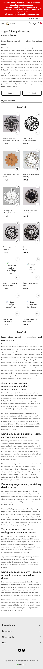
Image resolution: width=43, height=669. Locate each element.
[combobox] (21, 100)
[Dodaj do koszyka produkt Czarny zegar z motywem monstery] (17, 241)
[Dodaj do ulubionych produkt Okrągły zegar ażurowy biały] (37, 259)
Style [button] (4, 642)
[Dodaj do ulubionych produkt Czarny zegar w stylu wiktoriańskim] (37, 186)
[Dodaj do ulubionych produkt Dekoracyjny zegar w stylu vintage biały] (17, 259)
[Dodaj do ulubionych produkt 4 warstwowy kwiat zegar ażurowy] (17, 150)
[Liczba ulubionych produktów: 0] (34, 23)
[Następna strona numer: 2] (33, 107)
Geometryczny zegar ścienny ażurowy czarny (11, 139)
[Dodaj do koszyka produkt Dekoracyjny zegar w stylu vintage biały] (17, 277)
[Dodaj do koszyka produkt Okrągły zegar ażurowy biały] (37, 277)
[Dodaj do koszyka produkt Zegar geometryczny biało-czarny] (37, 314)
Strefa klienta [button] (8, 636)
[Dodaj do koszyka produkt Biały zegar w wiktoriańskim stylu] (17, 205)
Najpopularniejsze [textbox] (8, 100)
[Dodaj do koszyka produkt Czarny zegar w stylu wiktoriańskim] (37, 205)
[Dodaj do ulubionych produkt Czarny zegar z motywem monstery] (17, 223)
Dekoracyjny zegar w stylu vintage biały (10, 284)
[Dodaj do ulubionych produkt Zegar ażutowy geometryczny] (17, 295)
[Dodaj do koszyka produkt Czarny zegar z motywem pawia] (37, 241)
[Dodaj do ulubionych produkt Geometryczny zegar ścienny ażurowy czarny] (17, 114)
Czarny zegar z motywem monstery (11, 248)
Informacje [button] (7, 631)
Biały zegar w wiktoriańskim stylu (9, 212)
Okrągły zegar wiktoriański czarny (29, 139)
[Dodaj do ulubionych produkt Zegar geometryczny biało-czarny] (37, 295)
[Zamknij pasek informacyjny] (41, 8)
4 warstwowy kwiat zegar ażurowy (11, 175)
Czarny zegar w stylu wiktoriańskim (30, 212)
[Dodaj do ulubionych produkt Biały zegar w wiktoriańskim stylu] (17, 186)
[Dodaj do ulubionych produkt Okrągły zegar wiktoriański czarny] (37, 114)
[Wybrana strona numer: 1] (21, 107)
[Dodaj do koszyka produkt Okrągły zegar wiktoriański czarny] (37, 132)
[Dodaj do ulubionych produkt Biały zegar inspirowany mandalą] (37, 150)
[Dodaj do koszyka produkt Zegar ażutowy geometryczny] (17, 314)
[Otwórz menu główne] (2, 23)
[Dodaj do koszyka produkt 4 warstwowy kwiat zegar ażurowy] (17, 169)
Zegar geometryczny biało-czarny (30, 320)
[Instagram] (23, 650)
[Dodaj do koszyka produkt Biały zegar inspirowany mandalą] (37, 169)
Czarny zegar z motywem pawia (31, 248)
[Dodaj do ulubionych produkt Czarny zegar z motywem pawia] (37, 223)
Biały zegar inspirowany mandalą (31, 175)
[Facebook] (19, 650)
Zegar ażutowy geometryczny (8, 320)
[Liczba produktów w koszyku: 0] (39, 23)
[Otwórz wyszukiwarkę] (30, 23)
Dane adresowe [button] (9, 625)
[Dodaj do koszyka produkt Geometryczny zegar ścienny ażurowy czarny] (17, 132)
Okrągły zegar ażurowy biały (30, 284)
